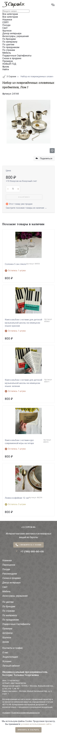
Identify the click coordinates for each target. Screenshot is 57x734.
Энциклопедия (10, 656)
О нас (5, 652)
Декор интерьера (11, 582)
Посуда (6, 569)
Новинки (7, 560)
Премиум (7, 628)
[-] (8, 189)
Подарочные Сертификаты (16, 624)
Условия (6, 661)
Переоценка (8, 564)
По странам (8, 610)
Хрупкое (6, 637)
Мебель (6, 591)
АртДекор (7, 633)
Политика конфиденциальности (25, 713)
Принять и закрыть (28, 730)
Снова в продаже (11, 578)
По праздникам (10, 619)
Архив (5, 641)
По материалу (9, 615)
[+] (18, 189)
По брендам (8, 606)
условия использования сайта (36, 724)
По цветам (8, 602)
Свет (4, 587)
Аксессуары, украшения (15, 595)
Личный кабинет (11, 665)
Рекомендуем (9, 573)
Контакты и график (12, 648)
